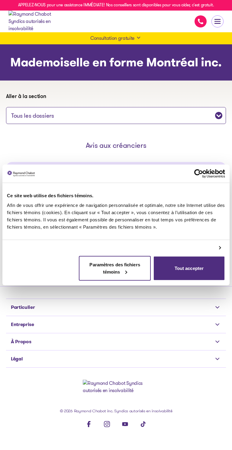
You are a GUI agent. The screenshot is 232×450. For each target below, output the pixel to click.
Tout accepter (189, 268)
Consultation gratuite (112, 38)
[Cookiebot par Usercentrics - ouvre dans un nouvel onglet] (198, 173)
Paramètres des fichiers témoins (114, 268)
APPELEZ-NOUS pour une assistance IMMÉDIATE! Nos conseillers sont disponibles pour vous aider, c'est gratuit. (116, 5)
